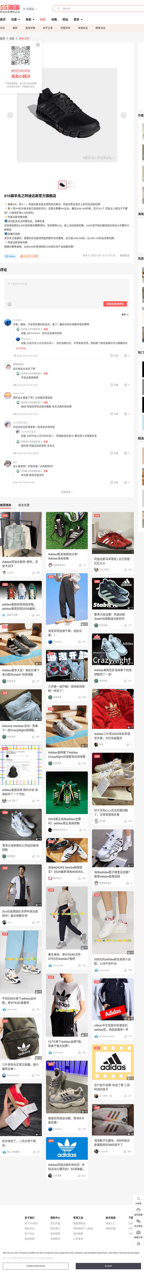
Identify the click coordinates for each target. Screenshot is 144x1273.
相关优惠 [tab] (24, 505)
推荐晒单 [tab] (5, 505)
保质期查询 (79, 1223)
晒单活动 (100, 27)
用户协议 (29, 1233)
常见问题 (55, 1223)
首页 (2, 38)
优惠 (14, 19)
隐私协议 (29, 1228)
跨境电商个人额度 (83, 1228)
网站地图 (29, 1238)
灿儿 (15, 462)
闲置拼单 (65, 27)
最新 (15, 27)
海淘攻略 (30, 27)
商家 (28, 19)
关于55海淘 (31, 1223)
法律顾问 (55, 1238)
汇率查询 (78, 1238)
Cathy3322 (18, 393)
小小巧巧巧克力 (20, 422)
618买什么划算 (31, 256)
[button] (30, 9)
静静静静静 (18, 364)
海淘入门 (111, 1223)
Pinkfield (17, 320)
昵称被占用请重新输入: (32, 329)
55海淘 (10, 9)
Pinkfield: (25, 339)
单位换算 (78, 1233)
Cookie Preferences (35, 1266)
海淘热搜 (111, 1228)
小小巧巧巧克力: (28, 432)
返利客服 (55, 1233)
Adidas (11, 256)
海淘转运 (83, 27)
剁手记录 (48, 27)
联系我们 (55, 1228)
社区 (2, 27)
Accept (108, 1266)
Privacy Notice (46, 1258)
